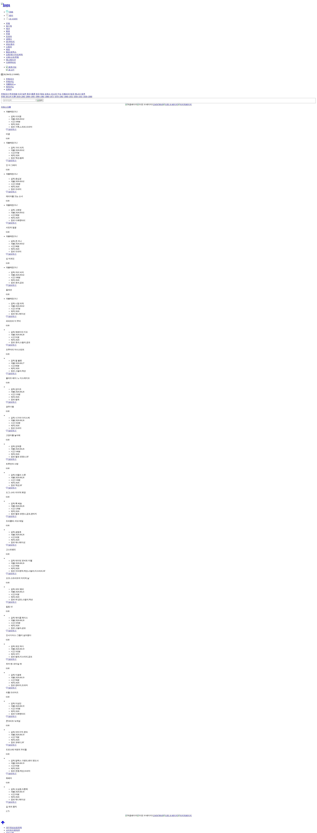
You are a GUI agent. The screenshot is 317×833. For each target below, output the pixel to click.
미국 (20, 94)
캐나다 (78, 94)
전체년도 (10, 82)
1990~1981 (39, 96)
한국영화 (13, 94)
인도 (59, 94)
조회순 (9, 89)
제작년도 (10, 87)
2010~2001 (20, 96)
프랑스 (48, 94)
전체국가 (10, 79)
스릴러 (9, 47)
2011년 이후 (10, 96)
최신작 (9, 26)
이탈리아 (66, 94)
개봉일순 (10, 84)
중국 (29, 94)
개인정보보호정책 (14, 828)
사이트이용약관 (13, 830)
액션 (8, 29)
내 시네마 (13, 19)
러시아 (54, 94)
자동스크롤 (6, 107)
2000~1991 (30, 96)
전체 (8, 23)
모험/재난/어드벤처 (14, 55)
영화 (11, 12)
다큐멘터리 (11, 62)
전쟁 (8, 34)
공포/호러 (10, 44)
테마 (11, 15)
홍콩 (33, 94)
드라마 (9, 36)
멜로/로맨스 (11, 52)
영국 (38, 94)
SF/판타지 (10, 42)
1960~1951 (68, 96)
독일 (42, 94)
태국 (72, 94)
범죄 (8, 31)
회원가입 (12, 67)
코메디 (9, 39)
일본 (24, 94)
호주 (83, 94)
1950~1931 (78, 96)
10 (162, 104)
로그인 (11, 70)
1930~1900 (87, 96)
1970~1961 (59, 96)
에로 (8, 49)
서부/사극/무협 (12, 57)
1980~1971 (49, 96)
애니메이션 (11, 60)
